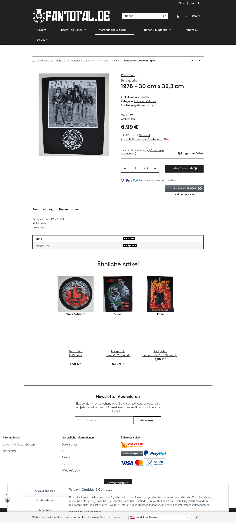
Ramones (128, 75)
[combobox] (159, 517)
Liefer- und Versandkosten (19, 444)
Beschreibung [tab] (42, 209)
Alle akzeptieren (45, 490)
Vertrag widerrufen (118, 482)
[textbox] (159, 517)
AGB (64, 451)
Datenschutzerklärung (196, 504)
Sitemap (67, 457)
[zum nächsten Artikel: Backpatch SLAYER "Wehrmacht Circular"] (192, 61)
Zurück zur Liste (44, 60)
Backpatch (130, 245)
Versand (144, 135)
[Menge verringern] (125, 168)
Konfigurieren (45, 500)
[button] (178, 16)
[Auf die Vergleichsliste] (107, 80)
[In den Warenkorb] (35, 71)
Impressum (68, 464)
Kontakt (196, 3)
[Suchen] (165, 16)
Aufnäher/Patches (145, 101)
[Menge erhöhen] (155, 168)
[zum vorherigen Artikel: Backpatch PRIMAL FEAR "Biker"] (200, 61)
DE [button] (180, 3)
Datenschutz (69, 444)
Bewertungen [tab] (69, 209)
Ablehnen (45, 510)
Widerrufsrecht (71, 470)
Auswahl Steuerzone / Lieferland (142, 139)
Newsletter (9, 451)
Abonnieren (147, 420)
